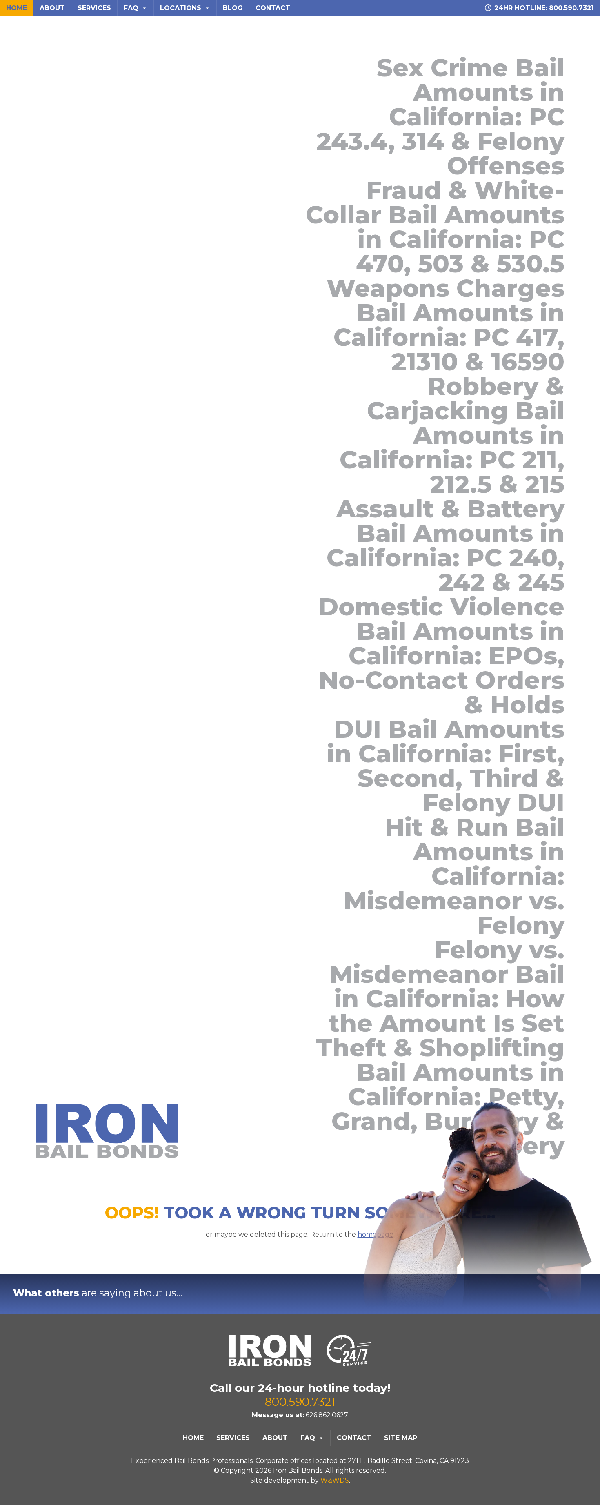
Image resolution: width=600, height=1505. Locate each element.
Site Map (400, 1438)
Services (94, 8)
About (52, 8)
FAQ (131, 8)
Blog (233, 8)
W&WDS (334, 1480)
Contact (273, 8)
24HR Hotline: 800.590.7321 (543, 8)
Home (16, 8)
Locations (180, 8)
